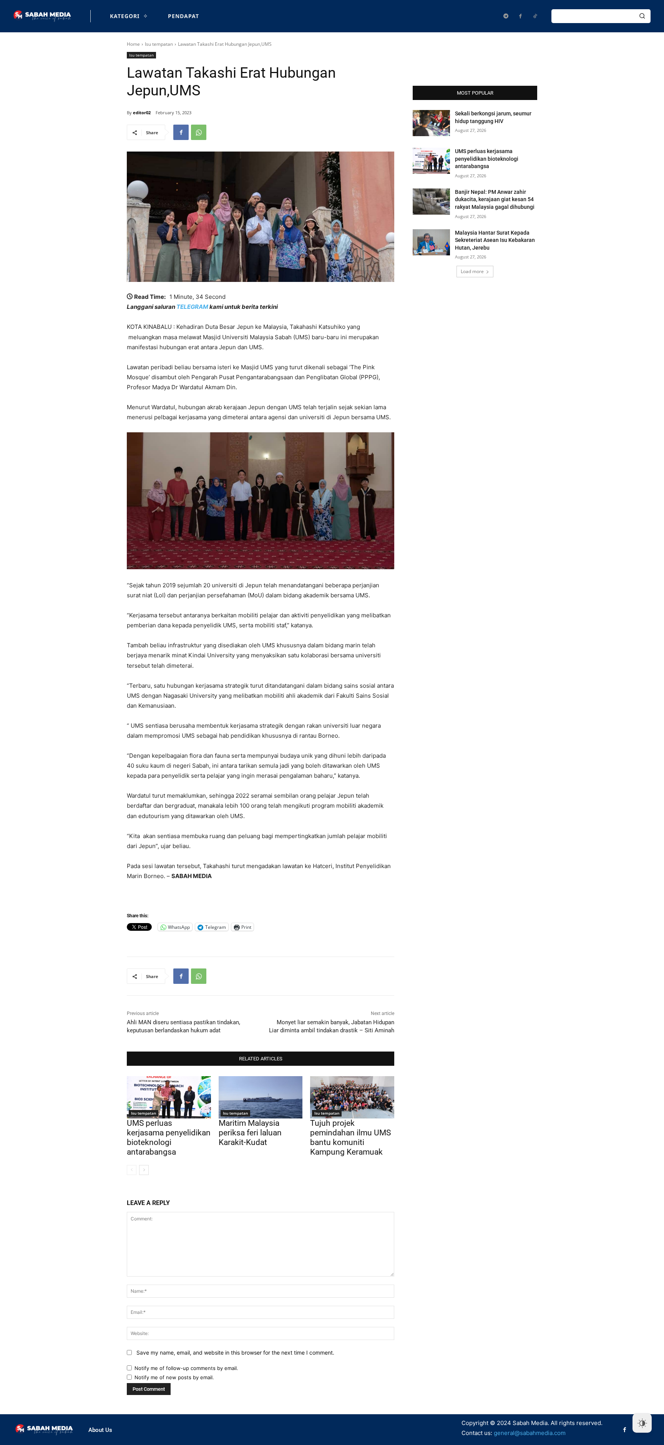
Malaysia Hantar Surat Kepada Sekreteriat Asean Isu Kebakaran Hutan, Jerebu (495, 240)
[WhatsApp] (198, 132)
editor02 (142, 112)
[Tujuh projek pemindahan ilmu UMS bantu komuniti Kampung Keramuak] (352, 1097)
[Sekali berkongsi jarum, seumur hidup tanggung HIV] (431, 123)
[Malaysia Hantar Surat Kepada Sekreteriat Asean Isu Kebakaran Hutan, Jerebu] (431, 242)
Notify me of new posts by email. (174, 1377)
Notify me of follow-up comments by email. (186, 1368)
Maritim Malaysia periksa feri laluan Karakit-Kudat (250, 1132)
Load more (472, 271)
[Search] (642, 16)
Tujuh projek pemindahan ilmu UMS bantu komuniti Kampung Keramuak (350, 1137)
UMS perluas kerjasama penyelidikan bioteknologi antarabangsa (169, 1137)
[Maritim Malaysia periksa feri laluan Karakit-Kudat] (261, 1097)
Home (133, 44)
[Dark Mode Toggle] (642, 1423)
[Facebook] (520, 16)
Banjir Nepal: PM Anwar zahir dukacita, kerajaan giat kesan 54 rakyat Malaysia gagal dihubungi (495, 199)
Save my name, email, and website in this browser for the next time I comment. (235, 1352)
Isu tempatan (159, 44)
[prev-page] (131, 1170)
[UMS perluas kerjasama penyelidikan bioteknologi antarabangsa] (169, 1097)
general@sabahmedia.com (530, 1433)
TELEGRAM (192, 306)
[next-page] (144, 1170)
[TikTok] (535, 16)
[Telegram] (506, 16)
